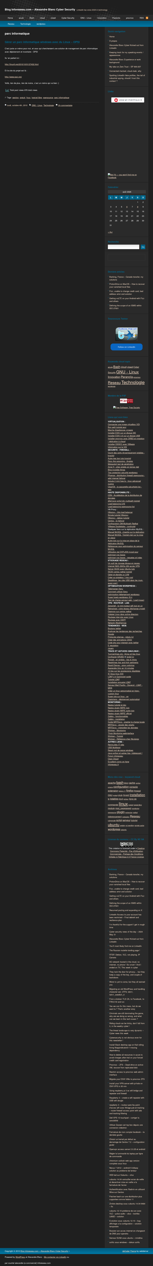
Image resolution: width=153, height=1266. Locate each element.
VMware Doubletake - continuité (121, 526)
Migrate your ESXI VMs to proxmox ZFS (127, 1079)
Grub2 (126, 795)
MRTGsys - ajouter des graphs (121, 724)
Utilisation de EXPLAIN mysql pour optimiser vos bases (123, 553)
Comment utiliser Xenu (118, 591)
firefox (130, 790)
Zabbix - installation (116, 719)
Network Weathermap (117, 622)
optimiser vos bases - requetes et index (125, 557)
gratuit (22, 97)
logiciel (130, 805)
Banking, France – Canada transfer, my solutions (126, 278)
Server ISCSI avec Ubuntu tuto (121, 568)
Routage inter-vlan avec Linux (120, 617)
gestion (15, 97)
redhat (135, 812)
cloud (42, 17)
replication (125, 817)
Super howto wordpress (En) (120, 597)
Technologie (25, 23)
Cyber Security (68, 17)
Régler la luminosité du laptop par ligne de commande (126, 1155)
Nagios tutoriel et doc (117, 704)
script (119, 820)
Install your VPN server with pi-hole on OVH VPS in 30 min (126, 1085)
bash (119, 782)
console (133, 787)
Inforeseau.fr (113, 764)
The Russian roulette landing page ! (124, 950)
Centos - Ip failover (116, 520)
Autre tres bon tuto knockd (119, 458)
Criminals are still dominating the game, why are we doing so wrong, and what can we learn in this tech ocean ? (126, 1016)
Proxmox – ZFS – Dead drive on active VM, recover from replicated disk (126, 1066)
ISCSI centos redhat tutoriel (120, 571)
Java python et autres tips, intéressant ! (125, 753)
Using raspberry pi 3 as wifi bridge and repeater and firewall (125, 1092)
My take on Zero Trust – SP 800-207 (125, 66)
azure (21, 17)
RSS (142, 17)
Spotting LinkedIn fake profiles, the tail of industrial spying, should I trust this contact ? (127, 78)
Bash (32, 17)
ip (109, 798)
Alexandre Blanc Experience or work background (125, 61)
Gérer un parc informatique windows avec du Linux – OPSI (42, 42)
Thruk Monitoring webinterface (121, 733)
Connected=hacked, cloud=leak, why (125, 71)
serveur (126, 820)
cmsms (110, 787)
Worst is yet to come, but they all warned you (127, 983)
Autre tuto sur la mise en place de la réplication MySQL (123, 542)
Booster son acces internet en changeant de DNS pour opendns (127, 1232)
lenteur (126, 799)
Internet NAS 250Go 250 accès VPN (124, 566)
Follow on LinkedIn (126, 347)
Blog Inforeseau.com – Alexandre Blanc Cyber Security (40, 9)
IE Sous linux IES (115, 673)
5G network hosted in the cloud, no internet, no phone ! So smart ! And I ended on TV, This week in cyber (125, 964)
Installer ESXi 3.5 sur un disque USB (124, 435)
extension (113, 790)
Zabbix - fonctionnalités (118, 716)
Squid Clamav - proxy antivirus (121, 665)
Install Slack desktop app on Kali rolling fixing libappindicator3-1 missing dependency (126, 1047)
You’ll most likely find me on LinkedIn (125, 946)
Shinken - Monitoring (117, 730)
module (111, 808)
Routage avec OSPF (117, 619)
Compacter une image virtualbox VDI (124, 424)
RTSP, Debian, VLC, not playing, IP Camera (124, 956)
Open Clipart (113, 758)
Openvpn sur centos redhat (119, 611)
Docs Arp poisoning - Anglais (120, 461)
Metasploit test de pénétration (121, 464)
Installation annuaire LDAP (119, 682)
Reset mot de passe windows (120, 750)
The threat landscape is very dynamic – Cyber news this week (126, 1032)
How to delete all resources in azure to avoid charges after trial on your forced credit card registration (126, 1057)
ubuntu (113, 824)
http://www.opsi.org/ (13, 76)
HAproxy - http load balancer (120, 512)
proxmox (130, 17)
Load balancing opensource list (121, 506)
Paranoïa (116, 17)
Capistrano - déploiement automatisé (124, 699)
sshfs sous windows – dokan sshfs (124, 1242)
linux (28, 97)
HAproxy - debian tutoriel (118, 517)
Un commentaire (65, 105)
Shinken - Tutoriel (115, 736)
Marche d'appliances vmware (120, 430)
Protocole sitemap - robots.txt (121, 636)
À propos (113, 40)
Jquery (111, 648)
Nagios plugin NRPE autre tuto (121, 710)
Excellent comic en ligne (118, 761)
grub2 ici (130, 656)
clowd (53, 17)
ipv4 (121, 798)
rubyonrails (112, 820)
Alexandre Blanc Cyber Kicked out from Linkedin (126, 46)
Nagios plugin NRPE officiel (120, 713)
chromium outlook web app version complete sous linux (124, 1162)
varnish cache (139, 825)
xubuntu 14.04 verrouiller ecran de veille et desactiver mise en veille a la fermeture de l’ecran (126, 1182)
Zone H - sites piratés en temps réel (123, 466)
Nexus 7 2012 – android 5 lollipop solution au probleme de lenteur (123, 1169)
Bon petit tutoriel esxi (117, 427)
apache (112, 782)
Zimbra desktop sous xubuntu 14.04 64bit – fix (127, 1205)
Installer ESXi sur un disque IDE (122, 432)
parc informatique (61, 97)
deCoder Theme (129, 1251)
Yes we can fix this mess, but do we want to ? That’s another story (125, 1007)
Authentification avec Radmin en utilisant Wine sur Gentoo (127, 1191)
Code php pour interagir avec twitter (123, 642)
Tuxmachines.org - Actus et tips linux (124, 653)
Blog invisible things (116, 469)
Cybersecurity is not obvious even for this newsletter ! (125, 1039)
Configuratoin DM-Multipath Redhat (123, 523)
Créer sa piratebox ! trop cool (120, 577)
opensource (48, 97)
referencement (115, 816)
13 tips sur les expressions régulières (124, 670)
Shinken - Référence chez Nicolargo (123, 738)
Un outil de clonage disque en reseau (124, 563)
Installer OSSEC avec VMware (121, 444)
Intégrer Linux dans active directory (123, 614)
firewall (137, 790)
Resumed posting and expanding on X (125, 910)
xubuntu (124, 829)
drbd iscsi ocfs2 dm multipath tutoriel (124, 500)
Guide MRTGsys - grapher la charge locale (126, 721)
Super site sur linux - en (118, 696)
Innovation (101, 17)
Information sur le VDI (117, 447)
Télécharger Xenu (115, 588)
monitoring (135, 808)
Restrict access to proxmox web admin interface (126, 1073)
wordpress (41, 23)
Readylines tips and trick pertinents (123, 662)
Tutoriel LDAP (114, 679)
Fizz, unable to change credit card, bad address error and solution (126, 292)
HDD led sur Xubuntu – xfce (121, 1175)
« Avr (110, 232)
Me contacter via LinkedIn (55, 1257)
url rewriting (130, 825)
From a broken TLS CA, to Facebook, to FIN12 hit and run (126, 1000)
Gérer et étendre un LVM (118, 574)
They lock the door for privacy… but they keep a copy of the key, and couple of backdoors (127, 974)
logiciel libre (37, 97)
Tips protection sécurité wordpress (123, 472)
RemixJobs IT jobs (116, 744)
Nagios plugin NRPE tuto (118, 707)
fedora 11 (122, 791)
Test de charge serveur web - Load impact (126, 600)
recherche (128, 812)
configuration (121, 787)
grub (120, 795)
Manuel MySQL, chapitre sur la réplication (126, 532)
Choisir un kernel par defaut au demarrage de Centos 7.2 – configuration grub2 (126, 1142)
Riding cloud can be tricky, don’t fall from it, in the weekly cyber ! (127, 1024)
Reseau (11, 23)
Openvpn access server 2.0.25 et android (127, 1149)
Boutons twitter (114, 628)
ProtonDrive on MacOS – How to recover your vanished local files (127, 285)
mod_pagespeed (123, 808)
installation (137, 794)
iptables (114, 798)
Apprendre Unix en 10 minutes (121, 668)
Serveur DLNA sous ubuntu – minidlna (125, 1237)
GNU (110, 795)
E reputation (113, 645)
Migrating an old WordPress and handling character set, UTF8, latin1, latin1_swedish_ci (127, 992)
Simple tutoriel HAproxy (118, 515)
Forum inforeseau (115, 755)
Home (10, 17)
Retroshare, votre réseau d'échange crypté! (126, 608)
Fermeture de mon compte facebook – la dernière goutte (126, 1133)
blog (126, 782)
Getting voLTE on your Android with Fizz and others (126, 300)
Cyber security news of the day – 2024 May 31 (126, 933)
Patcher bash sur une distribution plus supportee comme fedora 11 (125, 1198)
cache (132, 782)
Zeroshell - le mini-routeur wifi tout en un (125, 605)
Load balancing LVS (116, 503)
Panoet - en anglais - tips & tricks (122, 659)
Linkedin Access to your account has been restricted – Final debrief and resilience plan (125, 917)
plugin (121, 812)
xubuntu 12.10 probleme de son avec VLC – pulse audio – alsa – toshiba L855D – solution (125, 1213)
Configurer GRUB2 (116, 656)
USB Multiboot (114, 747)
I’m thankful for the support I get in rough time (127, 926)
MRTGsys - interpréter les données (123, 727)
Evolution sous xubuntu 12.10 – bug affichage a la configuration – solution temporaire (125, 1223)
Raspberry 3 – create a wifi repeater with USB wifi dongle (126, 1099)
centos (138, 783)
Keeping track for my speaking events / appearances (126, 54)
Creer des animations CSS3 (120, 639)
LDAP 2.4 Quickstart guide (119, 676)
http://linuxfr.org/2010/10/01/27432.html (22, 64)
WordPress (20, 1257)
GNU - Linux (37, 105)
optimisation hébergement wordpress (124, 594)
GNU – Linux (85, 17)
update (122, 825)
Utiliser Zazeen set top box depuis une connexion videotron (126, 1126)
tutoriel (134, 820)
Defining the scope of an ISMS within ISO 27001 (125, 307)
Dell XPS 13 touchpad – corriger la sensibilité (124, 1119)
